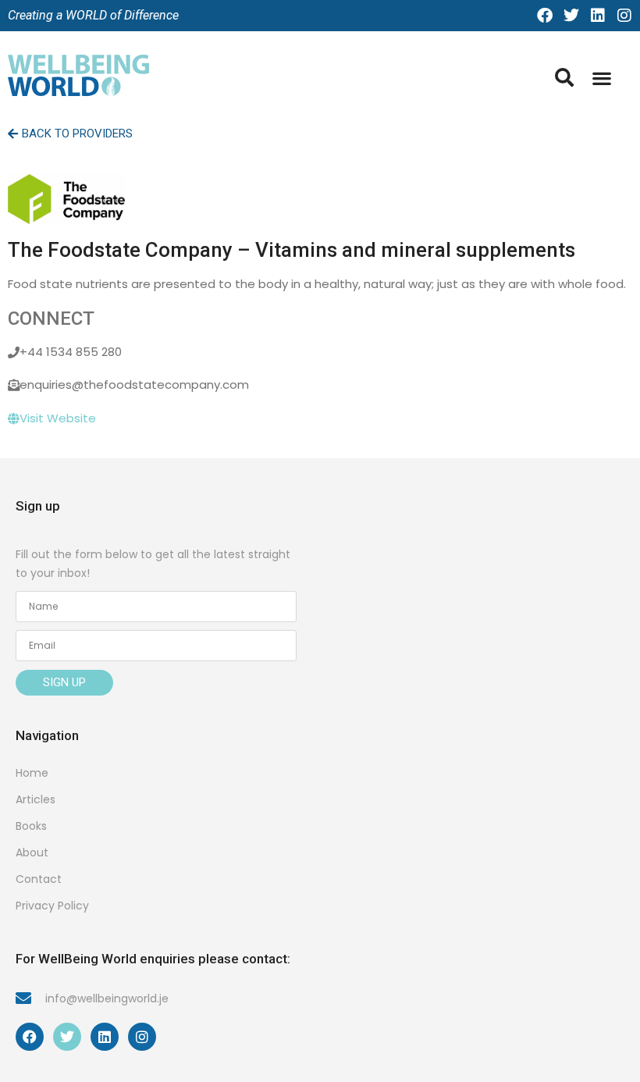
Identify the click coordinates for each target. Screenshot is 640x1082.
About (32, 852)
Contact (39, 879)
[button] (601, 78)
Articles (35, 799)
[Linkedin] (598, 15)
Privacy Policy (52, 905)
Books (31, 826)
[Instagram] (624, 15)
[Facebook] (545, 15)
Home (32, 773)
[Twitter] (571, 15)
